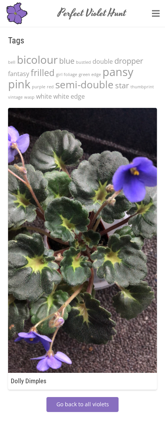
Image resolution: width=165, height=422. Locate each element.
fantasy (18, 74)
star (122, 85)
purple (38, 86)
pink (19, 84)
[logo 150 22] (16, 13)
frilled (42, 72)
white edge (69, 96)
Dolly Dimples (28, 381)
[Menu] (156, 13)
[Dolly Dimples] (82, 112)
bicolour (37, 59)
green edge (90, 74)
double (102, 61)
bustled (83, 62)
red (50, 86)
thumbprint (142, 86)
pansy (118, 71)
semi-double (84, 84)
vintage (15, 97)
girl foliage (66, 74)
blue (66, 61)
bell (11, 62)
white (44, 96)
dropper (128, 61)
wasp (29, 97)
